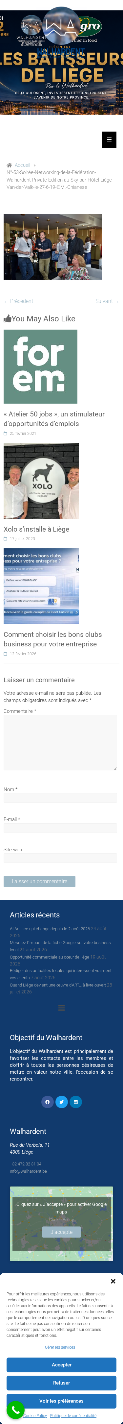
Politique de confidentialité (73, 1415)
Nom (10, 789)
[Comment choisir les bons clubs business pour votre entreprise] (41, 552)
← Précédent (18, 301)
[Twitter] (61, 1102)
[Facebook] (47, 1102)
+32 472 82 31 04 (25, 1164)
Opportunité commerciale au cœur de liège (49, 957)
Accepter (62, 1365)
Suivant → (107, 301)
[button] (113, 1281)
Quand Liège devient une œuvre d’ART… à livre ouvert (58, 985)
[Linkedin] (76, 1102)
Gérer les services (60, 1347)
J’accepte (61, 1232)
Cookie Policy (35, 1415)
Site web (13, 850)
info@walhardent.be (28, 1171)
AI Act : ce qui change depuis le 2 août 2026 (50, 928)
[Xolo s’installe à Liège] (41, 447)
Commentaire (20, 711)
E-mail (12, 819)
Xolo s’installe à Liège (36, 529)
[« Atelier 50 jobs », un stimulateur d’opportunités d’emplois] (40, 333)
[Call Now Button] (16, 1410)
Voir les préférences (61, 1401)
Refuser (61, 1383)
